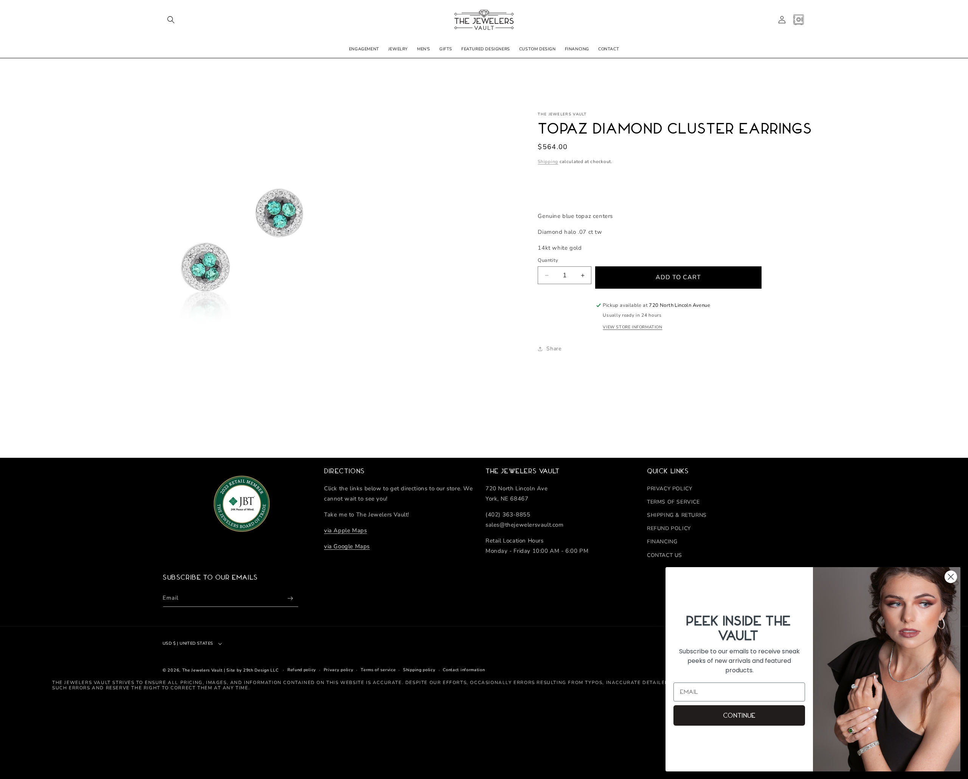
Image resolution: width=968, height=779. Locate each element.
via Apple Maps (345, 530)
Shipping (548, 162)
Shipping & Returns (677, 515)
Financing (662, 541)
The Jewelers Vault (202, 670)
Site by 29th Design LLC (252, 670)
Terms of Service (673, 501)
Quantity (548, 260)
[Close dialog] (950, 576)
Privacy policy (339, 670)
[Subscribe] (290, 598)
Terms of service (378, 670)
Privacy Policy (669, 488)
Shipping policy (419, 670)
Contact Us (664, 555)
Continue (739, 715)
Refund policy (301, 670)
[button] (171, 19)
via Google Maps (347, 546)
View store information (632, 327)
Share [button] (553, 348)
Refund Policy (669, 528)
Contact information (464, 670)
